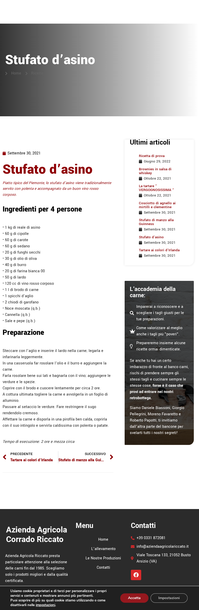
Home (77, 9)
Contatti (182, 9)
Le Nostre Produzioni (146, 9)
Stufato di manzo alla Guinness (156, 222)
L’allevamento (103, 9)
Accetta (134, 597)
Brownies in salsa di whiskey (155, 171)
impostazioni (45, 605)
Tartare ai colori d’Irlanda (159, 250)
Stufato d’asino (151, 237)
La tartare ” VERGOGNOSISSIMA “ (156, 188)
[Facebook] (136, 575)
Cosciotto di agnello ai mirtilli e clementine (157, 205)
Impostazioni (169, 597)
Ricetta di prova (152, 155)
